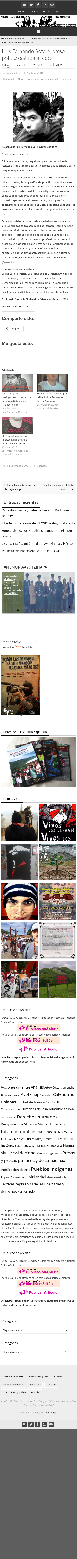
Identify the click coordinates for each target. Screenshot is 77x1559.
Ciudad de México (15, 38)
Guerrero (58, 1121)
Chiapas (8, 1099)
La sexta (49, 1129)
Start (70, 605)
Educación (30, 1121)
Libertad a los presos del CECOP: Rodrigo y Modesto (38, 520)
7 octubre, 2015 (35, 72)
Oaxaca (42, 1150)
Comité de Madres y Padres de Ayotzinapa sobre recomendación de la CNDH (13, 582)
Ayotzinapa (31, 1092)
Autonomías (14, 1092)
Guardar (41, 464)
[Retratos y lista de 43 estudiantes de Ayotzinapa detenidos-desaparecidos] (57, 821)
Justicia (36, 1129)
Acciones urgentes (15, 1084)
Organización (55, 1150)
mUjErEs (56, 1143)
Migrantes (29, 1143)
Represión (7, 1175)
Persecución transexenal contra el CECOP (31, 548)
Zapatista (26, 1189)
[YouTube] (24, 5)
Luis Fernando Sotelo (19, 464)
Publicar (47, 11)
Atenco (4, 1092)
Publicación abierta (15, 1167)
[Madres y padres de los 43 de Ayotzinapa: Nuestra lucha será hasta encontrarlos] (19, 978)
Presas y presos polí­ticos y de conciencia (49, 78)
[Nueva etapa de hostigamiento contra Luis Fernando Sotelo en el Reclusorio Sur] (17, 381)
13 (55, 608)
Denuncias (11, 1115)
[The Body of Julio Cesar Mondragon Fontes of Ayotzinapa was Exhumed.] (19, 899)
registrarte (9, 1054)
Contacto (33, 11)
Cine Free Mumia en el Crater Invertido (58, 485)
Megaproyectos (47, 1136)
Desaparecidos (12, 1121)
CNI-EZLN (52, 1100)
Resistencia (20, 1175)
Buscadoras (47, 1092)
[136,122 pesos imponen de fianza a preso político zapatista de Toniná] (57, 978)
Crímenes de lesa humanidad (44, 1106)
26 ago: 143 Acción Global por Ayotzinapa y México (37, 541)
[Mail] (52, 5)
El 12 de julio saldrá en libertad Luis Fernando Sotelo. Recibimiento (14, 438)
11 (48, 608)
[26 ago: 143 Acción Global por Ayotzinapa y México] (57, 899)
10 (44, 608)
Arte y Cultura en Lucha (59, 1085)
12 (52, 608)
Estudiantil (44, 1121)
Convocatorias (10, 1107)
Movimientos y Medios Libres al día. (21, 1389)
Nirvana (39, 1410)
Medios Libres (24, 1136)
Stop (73, 605)
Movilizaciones (43, 1143)
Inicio (21, 11)
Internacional (15, 1129)
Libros (59, 1129)
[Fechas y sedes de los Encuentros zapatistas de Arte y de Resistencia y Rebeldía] (57, 860)
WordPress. (51, 1410)
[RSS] (45, 5)
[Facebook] (38, 5)
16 (66, 608)
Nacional (28, 1150)
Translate (27, 644)
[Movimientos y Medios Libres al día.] (19, 821)
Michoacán (20, 1143)
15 (63, 608)
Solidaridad (36, 1174)
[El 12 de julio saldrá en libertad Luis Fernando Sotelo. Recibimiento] (17, 423)
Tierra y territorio (57, 1175)
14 (59, 608)
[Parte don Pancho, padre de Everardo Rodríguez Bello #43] (57, 939)
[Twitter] (31, 5)
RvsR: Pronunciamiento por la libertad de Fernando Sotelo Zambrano (52, 395)
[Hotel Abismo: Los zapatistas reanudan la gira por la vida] (19, 860)
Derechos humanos (37, 1114)
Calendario (64, 1092)
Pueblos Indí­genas (52, 1166)
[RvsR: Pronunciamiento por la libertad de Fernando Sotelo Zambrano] (52, 381)
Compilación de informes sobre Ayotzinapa (19, 485)
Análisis (37, 1084)
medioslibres (14, 72)
